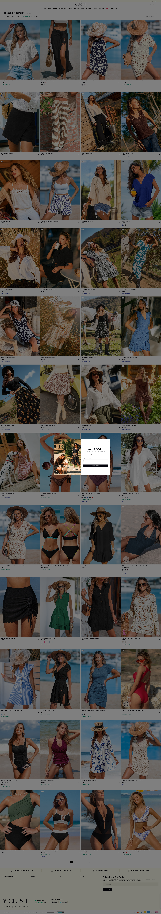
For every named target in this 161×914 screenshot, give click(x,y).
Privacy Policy (92, 462)
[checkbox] (83, 460)
